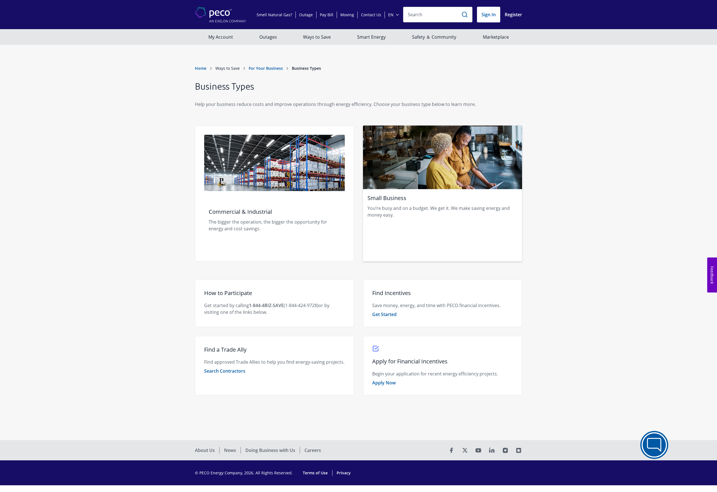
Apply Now (384, 383)
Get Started (384, 314)
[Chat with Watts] (654, 445)
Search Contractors (224, 371)
